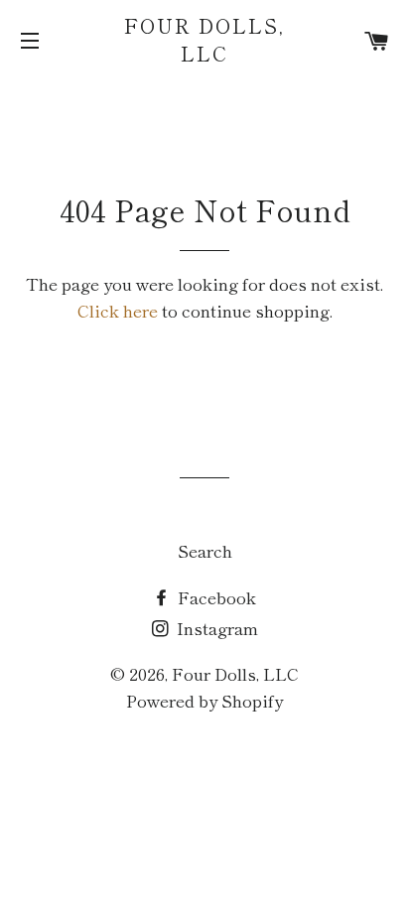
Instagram (215, 627)
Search (205, 550)
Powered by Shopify (204, 700)
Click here (117, 310)
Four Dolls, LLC (204, 39)
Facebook (215, 596)
